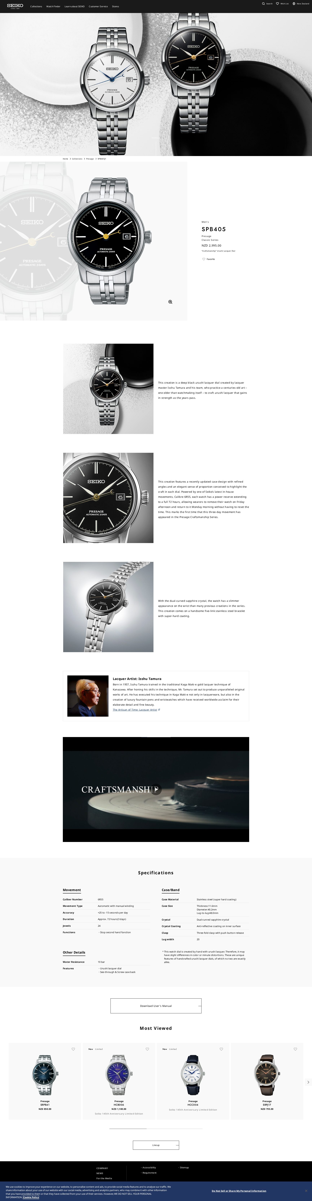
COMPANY (102, 1168)
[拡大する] (170, 302)
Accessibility (149, 1167)
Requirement (149, 1172)
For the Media (104, 1178)
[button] (266, 3)
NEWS (99, 1173)
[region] (156, 1191)
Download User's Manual (156, 1006)
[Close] (306, 1191)
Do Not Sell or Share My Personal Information (239, 1191)
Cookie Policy (31, 1197)
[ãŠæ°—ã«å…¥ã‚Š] (73, 1049)
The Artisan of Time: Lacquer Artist (135, 709)
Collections (77, 158)
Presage (90, 158)
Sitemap (184, 1167)
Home (65, 158)
